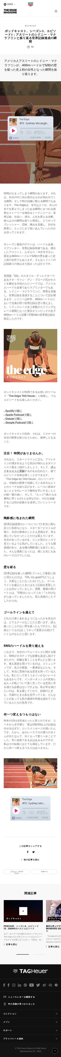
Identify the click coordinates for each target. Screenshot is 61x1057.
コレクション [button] (10, 1014)
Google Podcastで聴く (19, 422)
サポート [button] (7, 1030)
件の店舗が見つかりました (21, 1004)
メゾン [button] (6, 1022)
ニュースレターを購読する (21, 997)
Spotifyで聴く (13, 411)
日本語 (9, 4)
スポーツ (44, 871)
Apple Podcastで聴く (18, 415)
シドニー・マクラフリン (16, 872)
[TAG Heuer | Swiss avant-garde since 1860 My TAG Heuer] (30, 972)
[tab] (22, 954)
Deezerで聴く (13, 419)
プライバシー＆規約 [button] (13, 1039)
